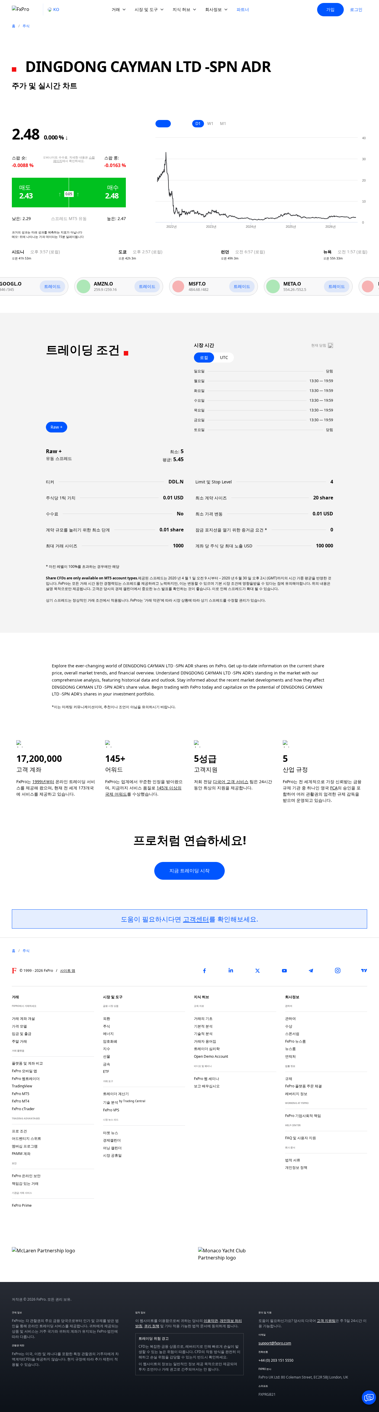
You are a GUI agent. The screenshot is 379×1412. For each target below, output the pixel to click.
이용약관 (211, 1320)
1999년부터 (43, 781)
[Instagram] (338, 971)
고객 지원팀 (326, 1320)
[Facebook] (204, 971)
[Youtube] (284, 971)
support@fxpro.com (274, 1343)
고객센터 (196, 918)
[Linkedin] (231, 971)
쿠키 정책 (151, 1325)
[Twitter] (258, 971)
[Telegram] (311, 971)
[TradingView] (364, 971)
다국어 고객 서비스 (230, 781)
